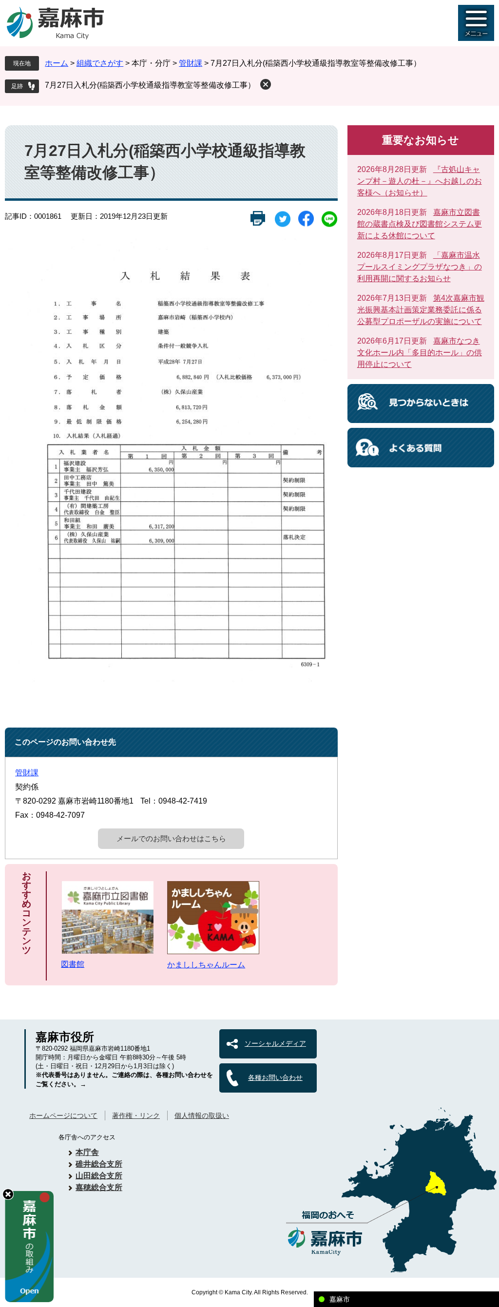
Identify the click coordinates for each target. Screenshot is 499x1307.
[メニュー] (476, 23)
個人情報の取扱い (201, 1115)
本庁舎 (87, 1152)
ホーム (56, 63)
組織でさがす (100, 63)
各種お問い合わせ (275, 1077)
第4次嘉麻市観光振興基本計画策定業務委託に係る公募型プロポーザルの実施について (420, 310)
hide (8, 1194)
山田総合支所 (99, 1176)
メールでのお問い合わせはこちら (171, 838)
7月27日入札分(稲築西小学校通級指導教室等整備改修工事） (150, 85)
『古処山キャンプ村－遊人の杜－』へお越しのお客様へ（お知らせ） (419, 181)
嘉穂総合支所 (99, 1187)
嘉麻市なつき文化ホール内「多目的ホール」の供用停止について (419, 352)
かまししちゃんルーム (206, 965)
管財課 (190, 63)
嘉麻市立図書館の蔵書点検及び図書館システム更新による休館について (419, 224)
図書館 (72, 964)
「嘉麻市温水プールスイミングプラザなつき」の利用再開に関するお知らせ (419, 267)
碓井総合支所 (99, 1164)
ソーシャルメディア (275, 1043)
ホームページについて (63, 1115)
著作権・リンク (136, 1115)
